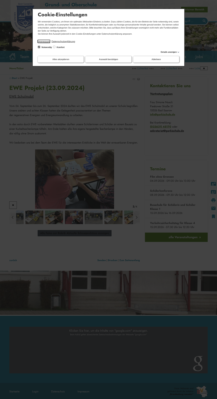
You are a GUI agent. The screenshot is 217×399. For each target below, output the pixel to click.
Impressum (44, 41)
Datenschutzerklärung (63, 41)
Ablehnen (156, 59)
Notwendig (46, 47)
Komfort (60, 47)
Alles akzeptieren (60, 59)
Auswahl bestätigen (108, 59)
